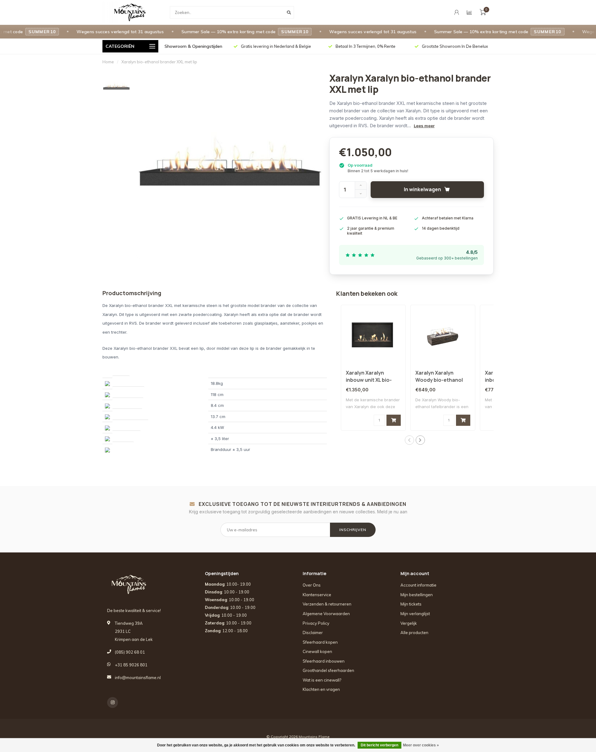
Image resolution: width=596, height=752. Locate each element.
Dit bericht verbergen (379, 745)
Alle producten (414, 632)
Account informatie (418, 585)
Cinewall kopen (317, 651)
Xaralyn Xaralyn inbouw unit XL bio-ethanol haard (369, 379)
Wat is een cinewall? (322, 680)
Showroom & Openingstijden (193, 46)
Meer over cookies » (421, 745)
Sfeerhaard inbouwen (324, 661)
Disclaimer (313, 632)
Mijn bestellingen (416, 594)
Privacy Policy (316, 623)
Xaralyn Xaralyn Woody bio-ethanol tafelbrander (439, 379)
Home (108, 61)
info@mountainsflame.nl (138, 677)
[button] (409, 440)
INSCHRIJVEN (352, 529)
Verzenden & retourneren (327, 603)
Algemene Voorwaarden (326, 613)
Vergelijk (408, 623)
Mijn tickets (411, 603)
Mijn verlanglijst (415, 613)
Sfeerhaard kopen (320, 642)
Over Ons (312, 585)
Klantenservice (317, 594)
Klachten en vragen (321, 689)
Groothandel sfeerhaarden (328, 670)
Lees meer (424, 125)
